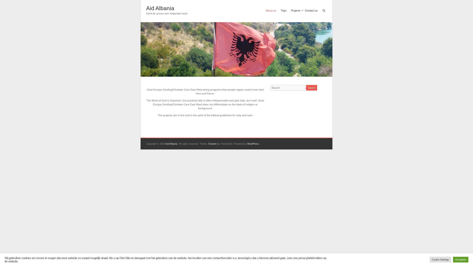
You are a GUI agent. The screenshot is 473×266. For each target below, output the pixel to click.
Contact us (311, 10)
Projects (295, 10)
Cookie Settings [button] (440, 259)
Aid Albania (160, 8)
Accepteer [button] (460, 259)
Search (311, 88)
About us (271, 10)
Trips (283, 10)
